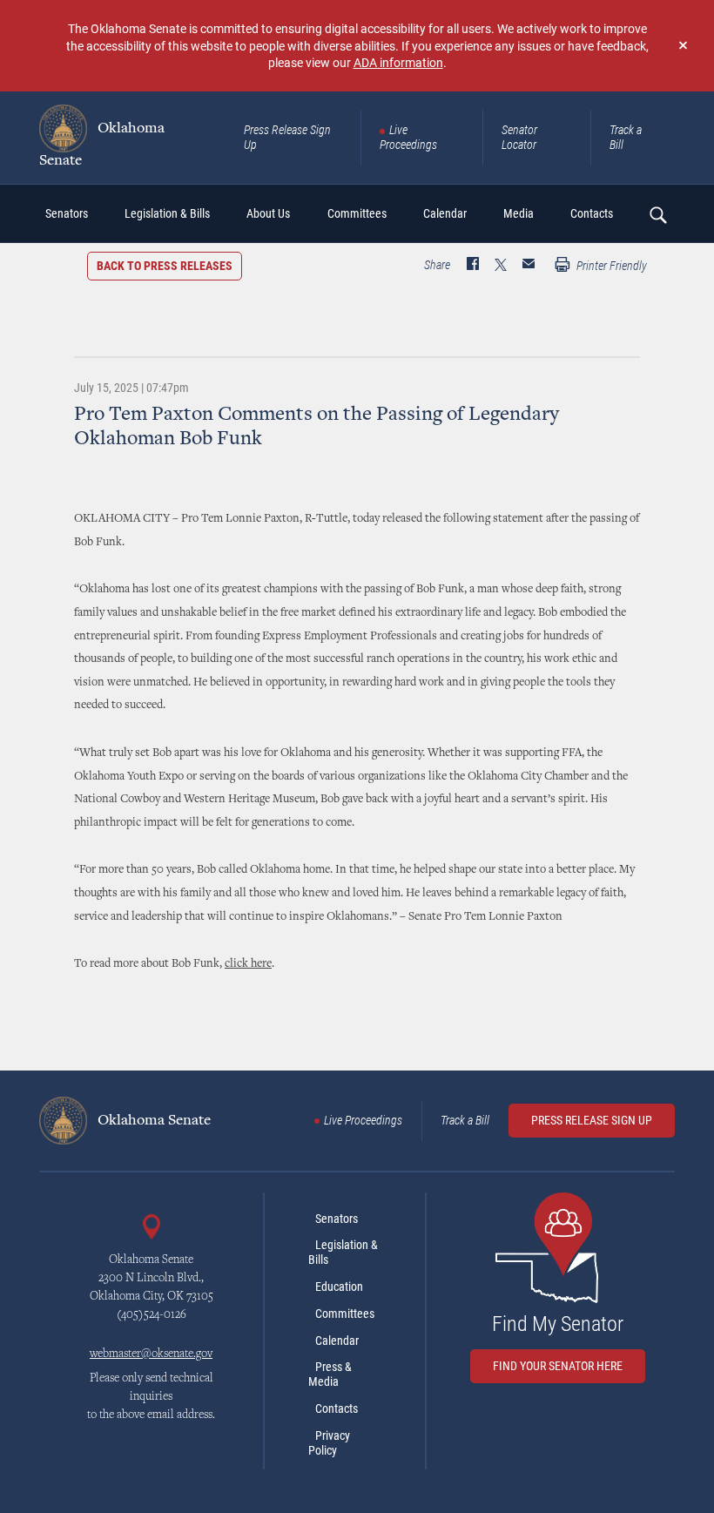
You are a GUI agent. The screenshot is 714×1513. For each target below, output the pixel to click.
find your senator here (558, 1366)
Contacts (336, 1408)
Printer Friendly (610, 266)
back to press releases (164, 266)
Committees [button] (357, 213)
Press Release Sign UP (591, 1120)
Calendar (337, 1341)
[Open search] (657, 214)
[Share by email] (528, 266)
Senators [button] (66, 213)
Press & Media (330, 1374)
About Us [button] (268, 213)
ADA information (398, 62)
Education (339, 1286)
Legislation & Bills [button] (167, 213)
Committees (344, 1313)
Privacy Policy (329, 1443)
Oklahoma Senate (102, 144)
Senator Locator (519, 137)
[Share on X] (501, 266)
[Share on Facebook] (473, 266)
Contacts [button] (591, 213)
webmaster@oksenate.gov (151, 1354)
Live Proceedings (408, 137)
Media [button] (518, 213)
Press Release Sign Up (287, 137)
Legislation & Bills (343, 1252)
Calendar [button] (445, 213)
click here (248, 964)
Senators (336, 1219)
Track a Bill (626, 137)
